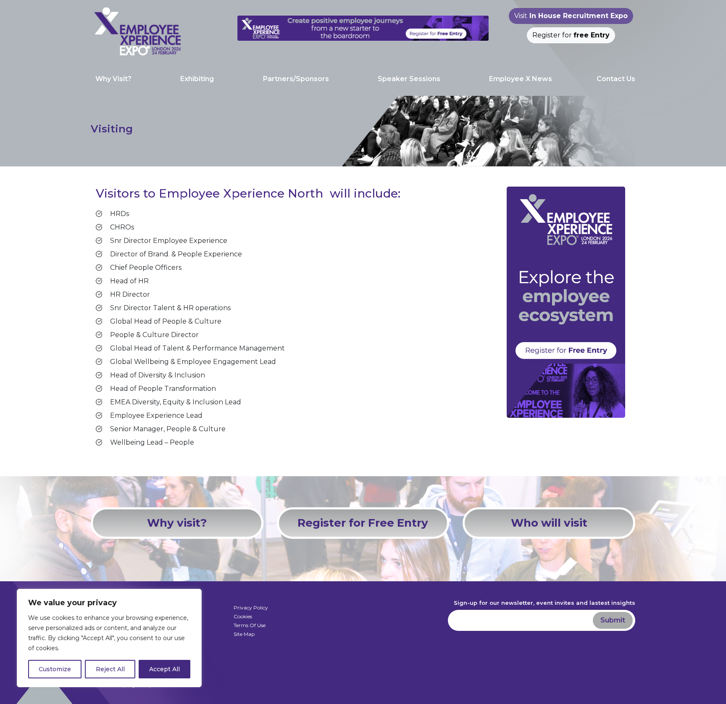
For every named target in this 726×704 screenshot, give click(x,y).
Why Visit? (113, 79)
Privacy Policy (251, 607)
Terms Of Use (250, 625)
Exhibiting (197, 79)
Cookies (243, 616)
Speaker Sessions (409, 79)
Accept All (164, 669)
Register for (571, 35)
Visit (571, 16)
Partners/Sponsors (296, 79)
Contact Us (616, 79)
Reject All (110, 669)
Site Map (244, 634)
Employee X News (520, 79)
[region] (109, 638)
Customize (55, 669)
